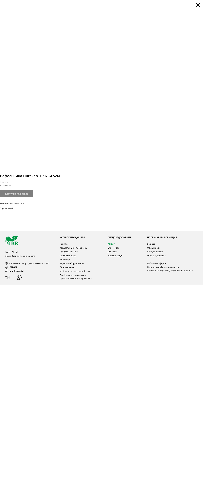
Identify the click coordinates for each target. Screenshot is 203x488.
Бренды (151, 243)
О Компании (153, 247)
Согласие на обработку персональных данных (170, 270)
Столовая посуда (68, 255)
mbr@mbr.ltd (16, 271)
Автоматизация (115, 255)
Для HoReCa (113, 247)
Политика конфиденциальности (163, 267)
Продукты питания (69, 251)
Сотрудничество (155, 251)
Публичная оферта (156, 263)
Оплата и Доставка (156, 255)
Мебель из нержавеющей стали (75, 271)
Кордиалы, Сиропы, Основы (73, 247)
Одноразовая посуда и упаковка (76, 278)
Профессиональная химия (73, 275)
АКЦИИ (111, 243)
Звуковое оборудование (72, 263)
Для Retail (112, 251)
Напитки (64, 243)
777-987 (13, 267)
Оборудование (67, 267)
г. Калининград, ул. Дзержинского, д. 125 (29, 263)
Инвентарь (65, 259)
